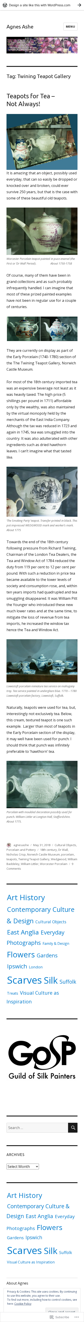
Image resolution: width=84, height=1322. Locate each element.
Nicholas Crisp (16, 854)
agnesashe (21, 845)
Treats (12, 993)
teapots (11, 859)
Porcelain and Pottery (21, 850)
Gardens (47, 955)
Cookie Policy (22, 1304)
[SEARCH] (73, 1128)
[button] (23, 328)
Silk (51, 980)
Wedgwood (58, 859)
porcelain (67, 854)
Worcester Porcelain (53, 864)
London (36, 967)
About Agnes (17, 1283)
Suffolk (68, 981)
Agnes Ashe (19, 26)
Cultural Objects (65, 845)
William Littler (30, 864)
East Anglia (23, 932)
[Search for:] (37, 1127)
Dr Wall (63, 850)
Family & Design (56, 943)
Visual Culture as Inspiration (31, 1262)
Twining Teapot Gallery (34, 859)
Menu (70, 26)
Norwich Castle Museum (43, 854)
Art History (26, 897)
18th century (48, 850)
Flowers (21, 954)
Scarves (24, 980)
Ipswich (17, 966)
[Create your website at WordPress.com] (42, 5)
